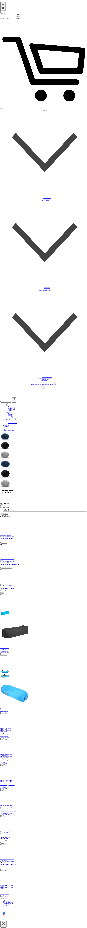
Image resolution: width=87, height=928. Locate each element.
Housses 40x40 (47, 285)
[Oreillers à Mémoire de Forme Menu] (15, 419)
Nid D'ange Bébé (44, 380)
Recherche (2, 18)
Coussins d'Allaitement (47, 195)
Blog (4, 906)
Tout (47, 194)
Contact (4, 907)
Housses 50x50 (47, 288)
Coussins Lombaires (47, 198)
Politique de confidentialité (8, 902)
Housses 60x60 (10, 417)
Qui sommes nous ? (6, 904)
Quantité (2, 504)
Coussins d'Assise (11, 410)
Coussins (4, 404)
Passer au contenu (3, 0)
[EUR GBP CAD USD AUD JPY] (1, 12)
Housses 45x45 (47, 287)
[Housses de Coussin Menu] (11, 412)
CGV (4, 900)
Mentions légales (6, 901)
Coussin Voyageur (6, 909)
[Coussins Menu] (7, 404)
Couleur (1, 502)
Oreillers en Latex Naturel (12, 423)
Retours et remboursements (8, 903)
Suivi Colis (5, 905)
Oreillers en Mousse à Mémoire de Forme (47, 376)
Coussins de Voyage (47, 197)
